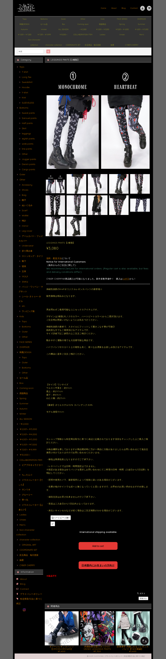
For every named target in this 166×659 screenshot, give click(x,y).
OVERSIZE (141, 19)
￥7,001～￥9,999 (44, 34)
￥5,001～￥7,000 (24, 34)
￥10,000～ (63, 34)
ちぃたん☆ (27, 474)
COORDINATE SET (73, 45)
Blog (124, 8)
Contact (134, 8)
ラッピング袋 (28, 311)
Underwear (28, 245)
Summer (141, 24)
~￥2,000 (83, 29)
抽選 (112, 45)
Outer (63, 19)
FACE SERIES (122, 19)
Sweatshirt (27, 82)
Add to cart (98, 546)
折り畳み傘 (27, 251)
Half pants (27, 123)
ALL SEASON (63, 29)
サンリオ (26, 489)
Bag (24, 195)
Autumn (24, 29)
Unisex (122, 34)
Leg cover (27, 231)
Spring (122, 24)
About (114, 8)
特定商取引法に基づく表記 (134, 656)
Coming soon (83, 24)
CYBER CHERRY (131, 45)
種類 (48, 517)
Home (103, 8)
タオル (25, 281)
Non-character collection (34, 40)
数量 (48, 523)
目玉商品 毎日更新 (93, 45)
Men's (141, 34)
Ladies (102, 34)
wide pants (27, 143)
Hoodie (26, 87)
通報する (143, 598)
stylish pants (28, 138)
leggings (26, 133)
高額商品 (102, 24)
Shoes (25, 190)
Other (83, 19)
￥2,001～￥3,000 (102, 29)
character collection (53, 45)
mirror (25, 226)
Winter (44, 29)
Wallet (25, 215)
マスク (25, 276)
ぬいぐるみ (27, 205)
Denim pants (28, 164)
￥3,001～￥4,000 (122, 29)
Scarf (24, 210)
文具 (24, 271)
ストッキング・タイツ (32, 256)
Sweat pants (28, 113)
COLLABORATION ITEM (82, 34)
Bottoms (44, 19)
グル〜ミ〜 (27, 494)
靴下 (24, 261)
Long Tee (26, 77)
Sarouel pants (29, 118)
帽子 (24, 200)
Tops (24, 19)
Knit (24, 97)
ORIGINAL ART (29, 544)
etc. (23, 306)
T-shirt (25, 72)
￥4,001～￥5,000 (141, 29)
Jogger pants (29, 159)
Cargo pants (28, 169)
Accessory (27, 184)
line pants (27, 148)
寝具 (24, 266)
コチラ (126, 278)
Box (63, 24)
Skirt (24, 128)
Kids (102, 19)
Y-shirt (25, 92)
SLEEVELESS (28, 102)
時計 (24, 220)
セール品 (43, 24)
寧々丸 (25, 499)
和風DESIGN (24, 24)
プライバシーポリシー (31, 594)
